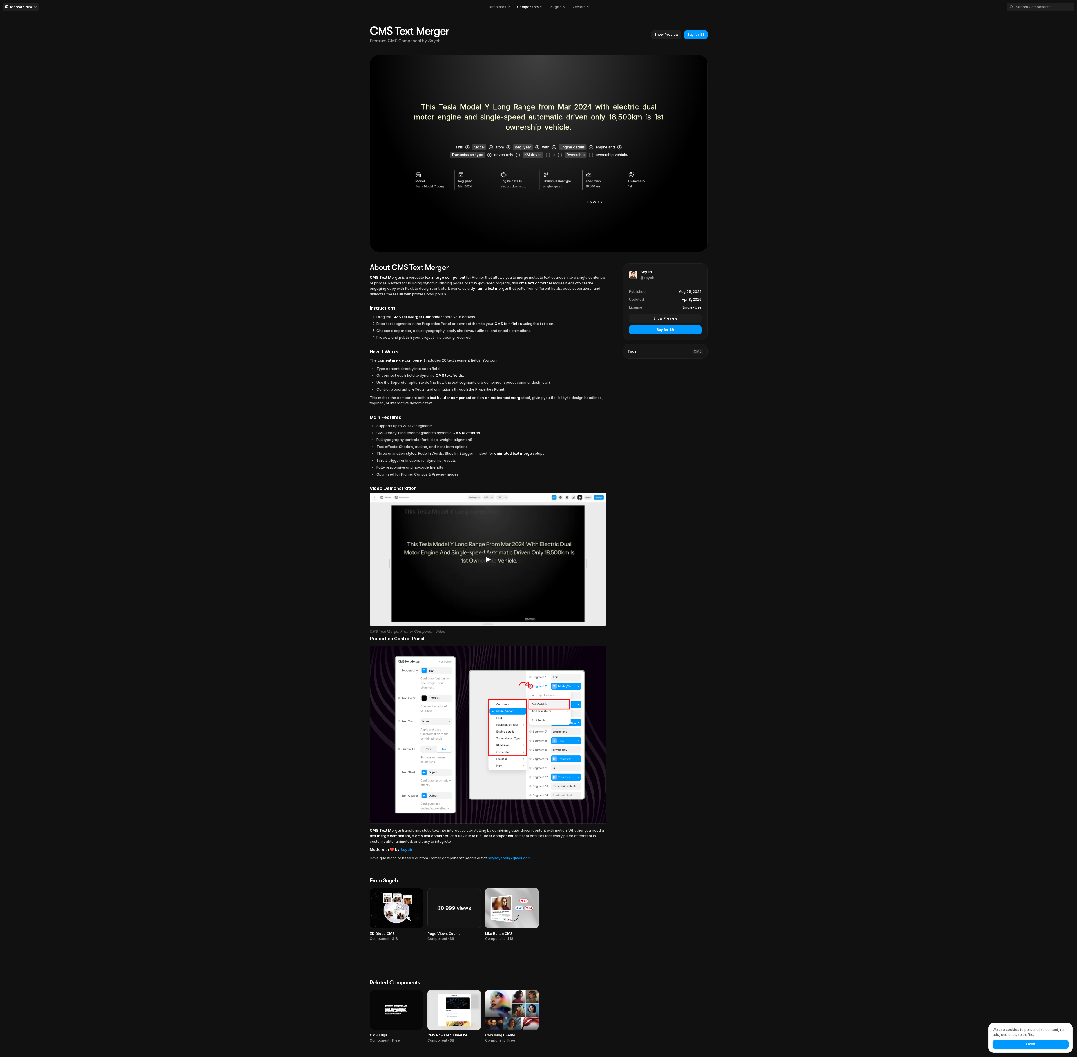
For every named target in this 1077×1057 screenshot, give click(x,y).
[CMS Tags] (396, 1016)
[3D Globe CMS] (396, 914)
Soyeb (434, 40)
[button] (499, 7)
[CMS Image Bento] (512, 1016)
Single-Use (692, 307)
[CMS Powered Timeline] (454, 1016)
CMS (698, 351)
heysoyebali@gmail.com (509, 858)
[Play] (488, 559)
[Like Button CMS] (512, 914)
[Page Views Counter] (454, 914)
